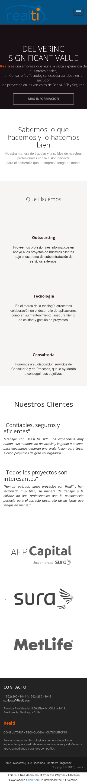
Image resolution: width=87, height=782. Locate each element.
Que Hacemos (36, 763)
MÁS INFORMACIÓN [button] (43, 98)
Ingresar (65, 763)
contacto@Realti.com (16, 700)
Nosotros (19, 763)
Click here (33, 780)
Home (7, 763)
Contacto (52, 763)
